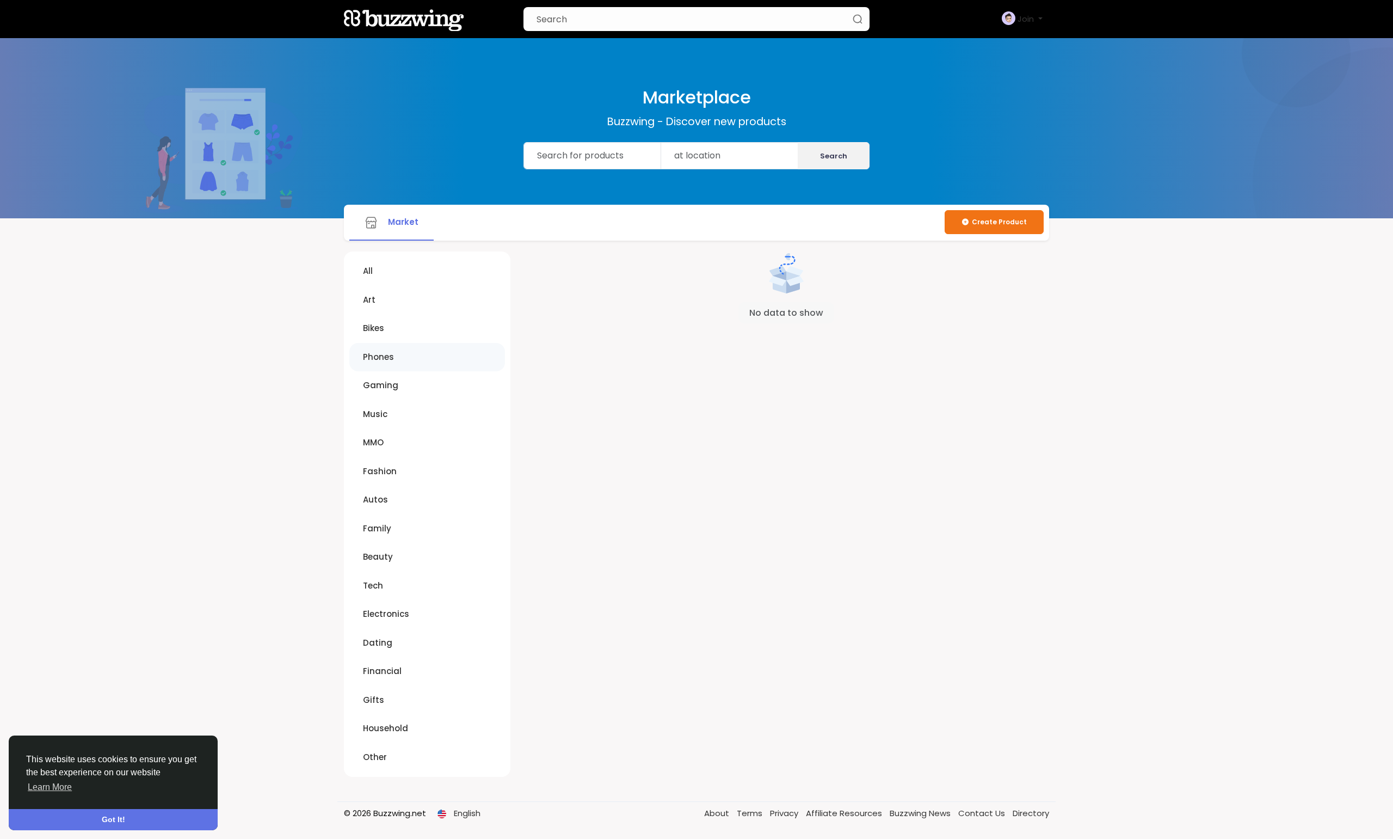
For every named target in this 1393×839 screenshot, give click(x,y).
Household (385, 728)
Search (833, 156)
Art (369, 299)
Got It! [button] (113, 819)
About (717, 813)
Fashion (380, 471)
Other (375, 757)
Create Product (999, 221)
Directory (1031, 813)
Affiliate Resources (845, 813)
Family (377, 528)
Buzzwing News (921, 813)
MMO (373, 442)
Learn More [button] (50, 787)
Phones (378, 357)
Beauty (378, 556)
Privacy (785, 813)
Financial (382, 671)
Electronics (386, 614)
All (368, 271)
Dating (377, 642)
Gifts (373, 700)
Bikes (373, 328)
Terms (751, 813)
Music (375, 414)
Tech (373, 585)
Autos (375, 499)
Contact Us (982, 813)
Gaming (380, 385)
